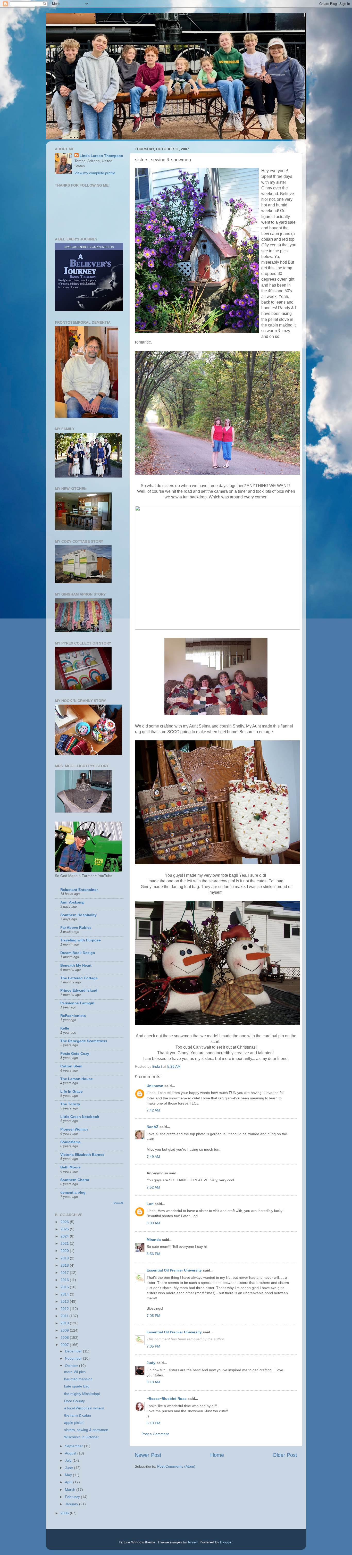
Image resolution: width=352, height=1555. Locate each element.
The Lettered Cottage (79, 978)
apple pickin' (74, 1422)
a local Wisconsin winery (84, 1408)
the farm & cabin (77, 1415)
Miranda (154, 1240)
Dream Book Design (77, 953)
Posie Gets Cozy (74, 1053)
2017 (65, 1272)
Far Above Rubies (75, 927)
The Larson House (76, 1079)
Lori (150, 1204)
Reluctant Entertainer (79, 890)
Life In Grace (71, 1091)
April (69, 1482)
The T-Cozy (70, 1104)
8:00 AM (153, 1223)
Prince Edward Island (78, 990)
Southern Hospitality (78, 915)
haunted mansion (78, 1379)
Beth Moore (70, 1167)
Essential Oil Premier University (174, 1270)
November (74, 1358)
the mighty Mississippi (82, 1394)
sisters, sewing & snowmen (86, 1430)
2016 (65, 1280)
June (69, 1468)
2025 (65, 1229)
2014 (65, 1294)
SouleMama (70, 1142)
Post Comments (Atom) (176, 1466)
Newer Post (148, 1455)
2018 (65, 1265)
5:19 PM (153, 1423)
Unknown (155, 1086)
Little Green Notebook (79, 1117)
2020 (65, 1251)
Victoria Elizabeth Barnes (82, 1154)
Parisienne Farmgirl (77, 1003)
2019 (65, 1258)
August (71, 1453)
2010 (65, 1323)
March (70, 1489)
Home (217, 1455)
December (74, 1351)
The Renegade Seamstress (83, 1041)
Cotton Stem (71, 1066)
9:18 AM (153, 1382)
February (73, 1497)
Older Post (285, 1455)
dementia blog (73, 1192)
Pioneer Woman (74, 1129)
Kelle (64, 1028)
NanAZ (152, 1127)
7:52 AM (153, 1187)
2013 (65, 1301)
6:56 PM (153, 1254)
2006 (65, 1513)
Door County (74, 1401)
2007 (65, 1345)
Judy (151, 1363)
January (72, 1504)
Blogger (226, 1542)
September (74, 1446)
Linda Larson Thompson (101, 156)
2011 (65, 1316)
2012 (65, 1309)
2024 (65, 1236)
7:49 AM (153, 1157)
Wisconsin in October (81, 1437)
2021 (65, 1243)
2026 (65, 1222)
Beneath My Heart (75, 965)
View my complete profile (94, 173)
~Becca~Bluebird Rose (167, 1399)
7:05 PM (153, 1316)
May (69, 1475)
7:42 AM (153, 1110)
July (68, 1460)
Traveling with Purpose (80, 940)
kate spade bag (76, 1386)
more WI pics (75, 1372)
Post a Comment (155, 1434)
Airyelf (193, 1542)
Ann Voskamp (72, 902)
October (72, 1366)
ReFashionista (73, 1016)
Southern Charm (74, 1180)
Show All (118, 1203)
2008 (65, 1337)
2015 (65, 1287)
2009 (65, 1330)
